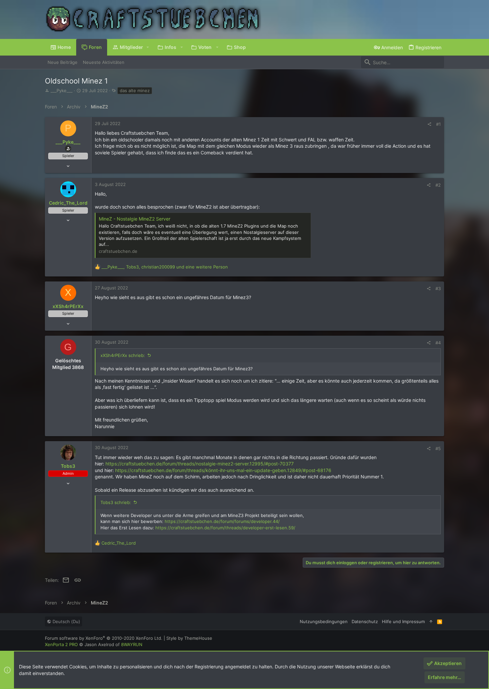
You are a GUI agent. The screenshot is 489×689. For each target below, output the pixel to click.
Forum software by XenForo (103, 638)
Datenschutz (365, 621)
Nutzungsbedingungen (324, 621)
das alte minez (135, 90)
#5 (438, 448)
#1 (438, 124)
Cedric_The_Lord (68, 203)
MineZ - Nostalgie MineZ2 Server (134, 219)
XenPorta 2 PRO (61, 644)
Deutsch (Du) (65, 621)
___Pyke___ (62, 90)
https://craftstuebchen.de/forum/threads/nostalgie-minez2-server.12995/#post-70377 (199, 463)
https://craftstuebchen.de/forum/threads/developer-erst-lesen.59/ (225, 527)
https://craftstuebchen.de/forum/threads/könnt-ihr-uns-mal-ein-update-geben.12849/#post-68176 (223, 470)
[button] (148, 47)
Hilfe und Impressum (403, 621)
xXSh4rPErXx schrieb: (122, 355)
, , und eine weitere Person (164, 266)
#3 (438, 288)
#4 (438, 342)
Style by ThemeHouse (189, 638)
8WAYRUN (131, 644)
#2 (438, 185)
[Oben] (431, 621)
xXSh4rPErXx (68, 306)
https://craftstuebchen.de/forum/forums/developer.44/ (222, 521)
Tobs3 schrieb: (115, 502)
